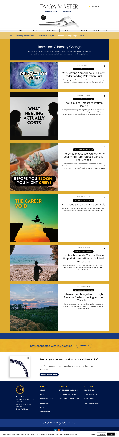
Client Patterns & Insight (46, 36)
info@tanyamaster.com (71, 424)
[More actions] (105, 66)
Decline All (102, 434)
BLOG (42, 407)
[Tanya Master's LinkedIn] (55, 430)
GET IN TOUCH (45, 412)
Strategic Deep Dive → (65, 422)
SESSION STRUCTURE (91, 394)
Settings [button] (93, 434)
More (82, 36)
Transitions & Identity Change (67, 36)
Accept (111, 434)
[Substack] (58, 430)
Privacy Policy (73, 434)
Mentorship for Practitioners (25, 36)
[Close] (117, 434)
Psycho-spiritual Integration (83, 251)
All (11, 36)
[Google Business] (62, 430)
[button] (68, 30)
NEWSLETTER (44, 403)
